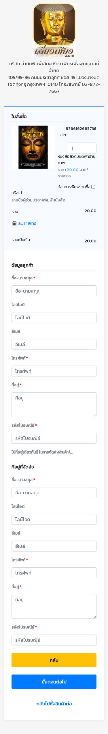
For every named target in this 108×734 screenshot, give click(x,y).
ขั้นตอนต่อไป (54, 681)
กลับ (54, 660)
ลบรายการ (26, 223)
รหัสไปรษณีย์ (24, 425)
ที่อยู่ (17, 385)
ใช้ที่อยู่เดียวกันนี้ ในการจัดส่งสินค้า (40, 452)
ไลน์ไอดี (18, 305)
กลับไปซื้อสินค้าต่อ (54, 703)
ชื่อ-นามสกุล (23, 278)
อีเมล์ (16, 331)
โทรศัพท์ (20, 358)
